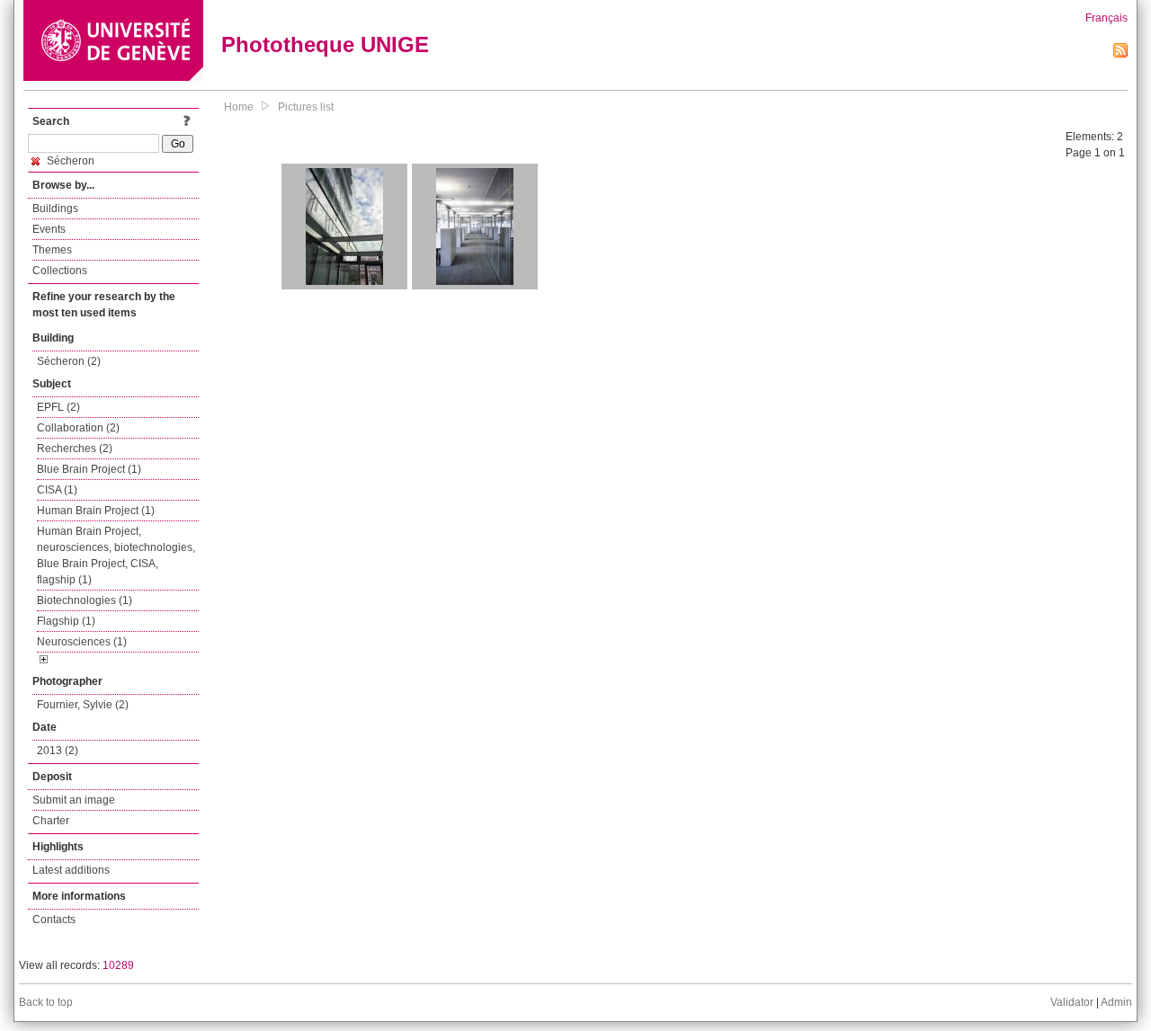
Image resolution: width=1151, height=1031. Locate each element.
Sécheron (69, 161)
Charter (50, 820)
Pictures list (306, 107)
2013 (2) (57, 750)
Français (1106, 18)
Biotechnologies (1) (84, 600)
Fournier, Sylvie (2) (83, 704)
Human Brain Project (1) (96, 510)
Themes (52, 250)
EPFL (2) (58, 407)
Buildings (55, 208)
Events (49, 229)
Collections (59, 270)
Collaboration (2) (78, 428)
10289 (118, 965)
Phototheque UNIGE (325, 44)
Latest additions (71, 870)
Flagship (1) (66, 621)
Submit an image (73, 800)
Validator (1071, 1002)
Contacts (54, 919)
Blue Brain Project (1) (89, 469)
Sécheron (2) (69, 361)
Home (239, 107)
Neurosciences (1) (82, 641)
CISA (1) (57, 490)
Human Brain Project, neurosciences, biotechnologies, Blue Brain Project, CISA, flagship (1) (116, 555)
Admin (1116, 1002)
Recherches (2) (74, 448)
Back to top (46, 1002)
